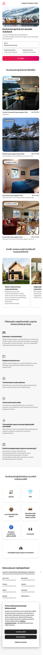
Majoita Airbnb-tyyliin (30, 3)
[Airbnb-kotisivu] (3, 3)
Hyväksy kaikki (21, 632)
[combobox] (21, 45)
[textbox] (11, 52)
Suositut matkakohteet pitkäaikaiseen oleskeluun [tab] (18, 572)
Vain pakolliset (21, 637)
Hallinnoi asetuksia (21, 642)
